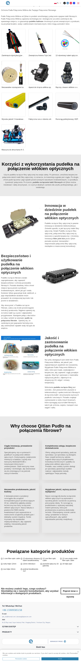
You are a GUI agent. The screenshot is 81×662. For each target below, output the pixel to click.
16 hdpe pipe (67, 564)
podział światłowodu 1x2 (30, 570)
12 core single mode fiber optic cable (70, 559)
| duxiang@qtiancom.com (23, 616)
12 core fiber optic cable (49, 559)
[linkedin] (68, 3)
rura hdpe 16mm (9, 569)
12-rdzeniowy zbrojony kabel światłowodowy (31, 559)
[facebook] (74, 3)
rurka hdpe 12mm (9, 564)
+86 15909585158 (12, 610)
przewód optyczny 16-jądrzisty (51, 565)
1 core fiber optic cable (11, 558)
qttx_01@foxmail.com (9, 616)
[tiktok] (64, 3)
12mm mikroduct (29, 564)
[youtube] (71, 3)
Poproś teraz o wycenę (70, 592)
